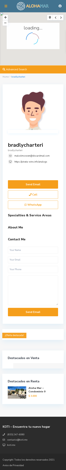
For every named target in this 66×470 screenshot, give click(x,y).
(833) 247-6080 (15, 434)
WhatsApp (34, 205)
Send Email (33, 184)
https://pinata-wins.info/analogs (30, 161)
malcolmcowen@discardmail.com (32, 155)
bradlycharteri (25, 145)
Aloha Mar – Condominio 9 (37, 389)
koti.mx (11, 445)
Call (34, 194)
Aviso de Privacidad (13, 465)
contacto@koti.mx (17, 439)
